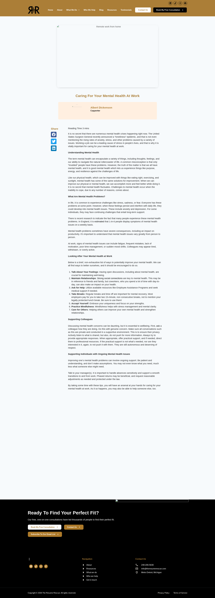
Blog (101, 10)
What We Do (71, 10)
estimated (99, 221)
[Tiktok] (175, 3)
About (59, 10)
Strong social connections (110, 278)
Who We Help (89, 10)
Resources (112, 10)
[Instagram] (180, 3)
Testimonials (126, 10)
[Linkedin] (170, 3)
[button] (53, 134)
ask (158, 326)
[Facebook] (185, 3)
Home (50, 10)
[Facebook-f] (46, 566)
